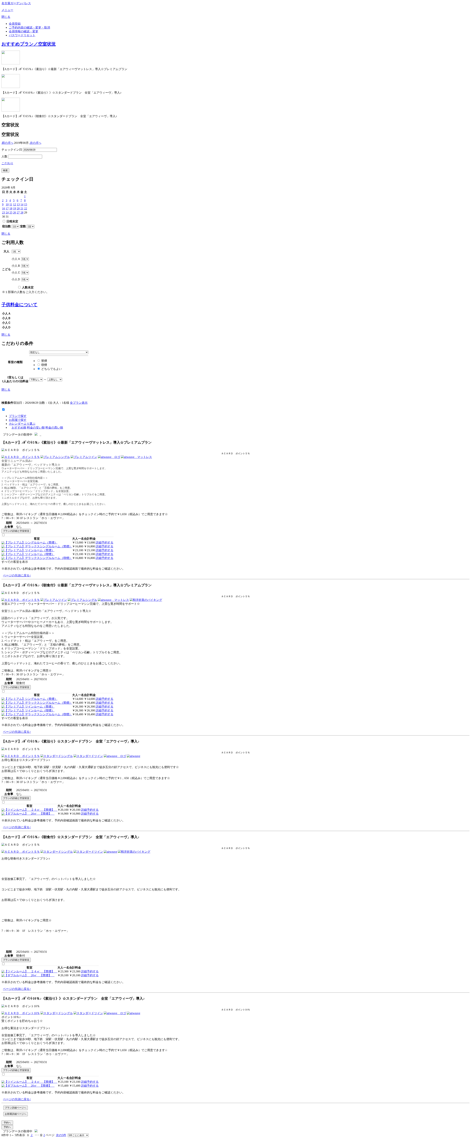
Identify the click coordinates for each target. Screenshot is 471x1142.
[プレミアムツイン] (84, 457)
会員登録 (15, 23)
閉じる (5, 16)
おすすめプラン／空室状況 (28, 44)
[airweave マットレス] (136, 457)
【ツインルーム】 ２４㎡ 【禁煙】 (30, 809)
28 (21, 212)
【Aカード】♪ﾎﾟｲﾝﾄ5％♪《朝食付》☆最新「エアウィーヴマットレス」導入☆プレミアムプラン (76, 585)
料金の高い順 (54, 427)
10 (7, 204)
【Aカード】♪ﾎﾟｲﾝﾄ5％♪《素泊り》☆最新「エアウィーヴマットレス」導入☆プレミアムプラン (76, 442)
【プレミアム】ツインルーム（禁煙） (29, 550)
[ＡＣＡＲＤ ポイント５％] (20, 457)
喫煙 (43, 364)
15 (25, 204)
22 (25, 208)
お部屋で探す (17, 419)
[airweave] (133, 756)
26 (14, 212)
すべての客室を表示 (14, 561)
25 (10, 212)
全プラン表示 (79, 402)
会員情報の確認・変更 (23, 31)
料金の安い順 (36, 427)
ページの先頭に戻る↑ (17, 575)
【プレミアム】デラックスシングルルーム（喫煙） (38, 558)
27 (18, 212)
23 (3, 212)
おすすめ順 (19, 427)
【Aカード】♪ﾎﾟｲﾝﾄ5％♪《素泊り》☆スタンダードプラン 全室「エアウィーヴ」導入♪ (70, 741)
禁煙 (43, 360)
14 (21, 204)
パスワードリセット (22, 35)
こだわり (7, 163)
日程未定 (12, 221)
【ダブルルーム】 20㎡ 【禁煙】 (29, 813)
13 (18, 204)
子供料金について (19, 304)
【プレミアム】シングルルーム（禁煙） (30, 542)
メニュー (7, 10)
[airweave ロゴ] (109, 457)
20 (18, 208)
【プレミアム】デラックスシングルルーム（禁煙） (38, 546)
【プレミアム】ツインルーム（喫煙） (29, 554)
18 (10, 208)
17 (7, 208)
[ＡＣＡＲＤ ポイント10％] (20, 1013)
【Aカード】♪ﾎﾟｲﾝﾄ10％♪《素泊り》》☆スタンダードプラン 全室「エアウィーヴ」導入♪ (73, 998)
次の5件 (61, 1135)
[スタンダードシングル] (56, 756)
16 (3, 208)
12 (14, 204)
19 (14, 208)
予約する (107, 542)
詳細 (99, 542)
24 (7, 212)
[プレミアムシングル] (55, 457)
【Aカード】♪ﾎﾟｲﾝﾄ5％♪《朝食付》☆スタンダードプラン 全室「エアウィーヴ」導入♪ (70, 837)
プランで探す (17, 416)
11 (10, 204)
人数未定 (27, 287)
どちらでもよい (51, 368)
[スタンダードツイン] (88, 756)
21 (21, 208)
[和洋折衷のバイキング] (146, 599)
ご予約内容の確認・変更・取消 (29, 27)
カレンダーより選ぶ (22, 423)
